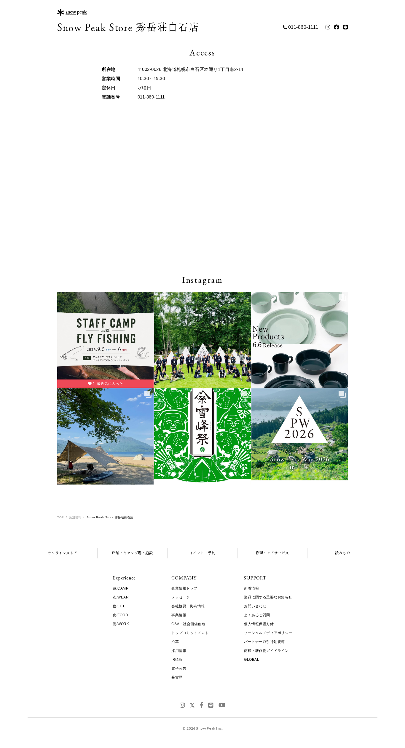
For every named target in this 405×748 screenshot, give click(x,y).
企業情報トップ (184, 588)
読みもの (342, 553)
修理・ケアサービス (272, 553)
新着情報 (251, 588)
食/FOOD (120, 615)
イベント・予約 (202, 553)
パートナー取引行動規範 (264, 642)
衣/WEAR (121, 597)
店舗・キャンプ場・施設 (132, 553)
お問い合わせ (255, 606)
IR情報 (177, 660)
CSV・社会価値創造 (188, 624)
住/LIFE (119, 606)
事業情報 (178, 615)
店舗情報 (75, 517)
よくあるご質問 (257, 615)
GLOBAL (251, 660)
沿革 (175, 642)
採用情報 (178, 651)
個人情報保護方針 (259, 624)
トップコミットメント (189, 633)
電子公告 (178, 668)
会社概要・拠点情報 (188, 606)
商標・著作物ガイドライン (266, 651)
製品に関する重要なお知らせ (268, 597)
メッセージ (180, 597)
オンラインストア (62, 553)
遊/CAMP (120, 588)
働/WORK (121, 624)
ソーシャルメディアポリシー (268, 633)
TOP (60, 517)
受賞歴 (177, 677)
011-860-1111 (303, 27)
